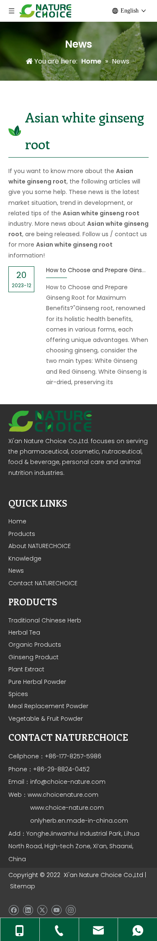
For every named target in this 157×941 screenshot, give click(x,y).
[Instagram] (70, 910)
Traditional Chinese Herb (44, 620)
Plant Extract (26, 669)
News (16, 570)
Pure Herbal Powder (37, 682)
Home (17, 521)
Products (21, 534)
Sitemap (22, 886)
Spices (18, 694)
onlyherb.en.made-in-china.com (79, 820)
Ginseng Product (33, 657)
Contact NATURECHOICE (42, 583)
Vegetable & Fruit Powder (45, 718)
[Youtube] (56, 910)
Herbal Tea (24, 632)
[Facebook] (13, 910)
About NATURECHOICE (39, 546)
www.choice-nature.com (66, 807)
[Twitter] (42, 910)
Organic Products (34, 644)
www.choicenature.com (63, 795)
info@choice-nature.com (68, 782)
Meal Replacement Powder (48, 706)
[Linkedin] (28, 910)
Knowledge (24, 558)
